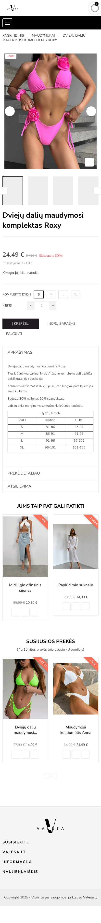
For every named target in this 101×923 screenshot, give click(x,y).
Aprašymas (20, 352)
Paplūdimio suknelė (75, 585)
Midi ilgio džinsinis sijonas (25, 587)
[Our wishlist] (35, 612)
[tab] (50, 352)
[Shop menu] (7, 22)
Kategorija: (10, 272)
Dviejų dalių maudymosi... (25, 730)
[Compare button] (25, 612)
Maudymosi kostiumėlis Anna (75, 730)
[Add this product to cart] (16, 612)
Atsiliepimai (20, 486)
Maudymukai (29, 272)
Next (91, 111)
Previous (10, 111)
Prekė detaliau (24, 473)
